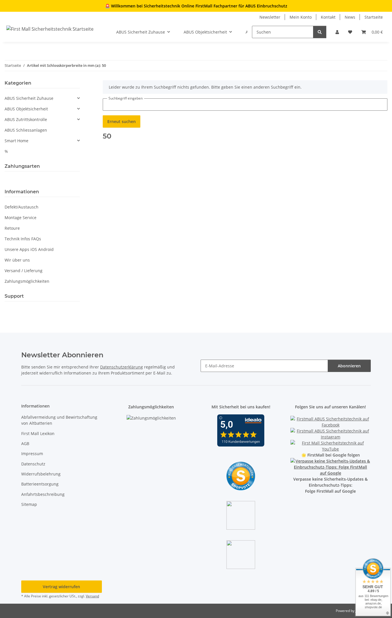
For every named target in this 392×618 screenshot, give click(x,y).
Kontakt (328, 17)
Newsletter (269, 17)
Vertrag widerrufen (61, 586)
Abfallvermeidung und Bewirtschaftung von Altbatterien (59, 420)
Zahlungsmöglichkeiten (27, 281)
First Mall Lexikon (38, 433)
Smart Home (16, 140)
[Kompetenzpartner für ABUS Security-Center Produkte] (330, 466)
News (350, 17)
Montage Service (20, 217)
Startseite (373, 17)
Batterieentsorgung (40, 484)
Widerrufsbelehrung (41, 474)
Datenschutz (33, 464)
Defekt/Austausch (21, 207)
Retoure (12, 228)
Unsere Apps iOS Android (29, 249)
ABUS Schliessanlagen (26, 130)
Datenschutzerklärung (121, 367)
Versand (92, 596)
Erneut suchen (121, 121)
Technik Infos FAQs (23, 238)
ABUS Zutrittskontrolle (26, 119)
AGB (25, 443)
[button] (337, 32)
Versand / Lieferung (23, 270)
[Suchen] (319, 32)
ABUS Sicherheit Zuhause (29, 98)
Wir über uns (17, 260)
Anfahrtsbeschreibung (43, 494)
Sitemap (29, 504)
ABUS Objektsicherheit (26, 109)
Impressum (32, 453)
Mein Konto (301, 17)
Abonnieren (349, 366)
